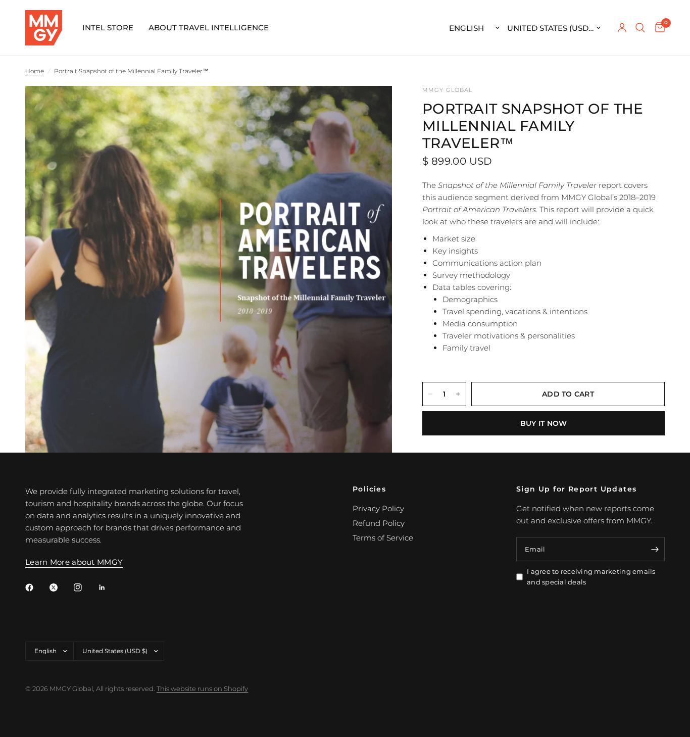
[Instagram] (85, 587)
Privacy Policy (378, 508)
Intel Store (107, 27)
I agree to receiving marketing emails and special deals (591, 576)
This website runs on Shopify (202, 688)
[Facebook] (36, 587)
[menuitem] (108, 28)
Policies (369, 489)
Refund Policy (379, 523)
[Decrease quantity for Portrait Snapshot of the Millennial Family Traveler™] (430, 394)
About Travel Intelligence (209, 27)
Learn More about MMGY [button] (74, 562)
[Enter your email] (655, 549)
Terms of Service (383, 538)
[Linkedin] (109, 587)
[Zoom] (370, 107)
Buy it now (543, 423)
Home (34, 71)
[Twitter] (61, 587)
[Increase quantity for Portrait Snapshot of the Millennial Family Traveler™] (458, 394)
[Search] (640, 28)
